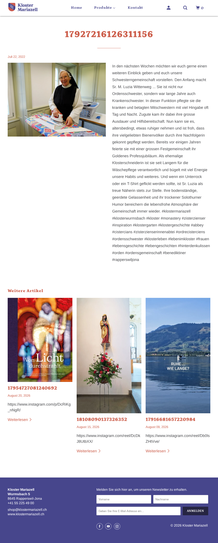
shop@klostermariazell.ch (27, 509)
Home (76, 8)
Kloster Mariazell (195, 525)
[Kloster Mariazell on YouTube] (109, 526)
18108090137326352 (102, 419)
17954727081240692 (32, 388)
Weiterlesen (18, 420)
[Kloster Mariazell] (23, 8)
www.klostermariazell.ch (26, 514)
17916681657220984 (170, 419)
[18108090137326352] (109, 355)
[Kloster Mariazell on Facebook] (100, 526)
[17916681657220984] (178, 355)
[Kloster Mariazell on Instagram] (118, 526)
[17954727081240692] (40, 340)
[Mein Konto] (169, 8)
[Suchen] (185, 8)
